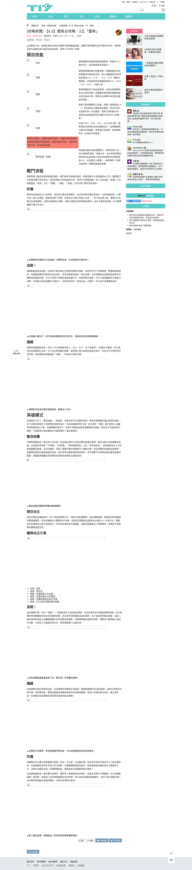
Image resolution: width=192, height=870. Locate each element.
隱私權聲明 (53, 861)
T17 (40, 7)
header (171, 853)
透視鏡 (162, 2)
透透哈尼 (47, 36)
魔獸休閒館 (147, 201)
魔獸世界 (35, 25)
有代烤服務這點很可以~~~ (143, 142)
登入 (155, 5)
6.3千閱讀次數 (16, 352)
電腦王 (129, 2)
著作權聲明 (41, 861)
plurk (47, 40)
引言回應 (116, 840)
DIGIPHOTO (143, 2)
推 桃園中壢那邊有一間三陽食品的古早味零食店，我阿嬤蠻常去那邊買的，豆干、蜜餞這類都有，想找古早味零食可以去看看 (145, 166)
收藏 (91, 840)
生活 (81, 16)
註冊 (162, 5)
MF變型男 (152, 2)
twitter (40, 40)
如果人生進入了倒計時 (153, 77)
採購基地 (135, 2)
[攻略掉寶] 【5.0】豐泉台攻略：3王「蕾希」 (77, 25)
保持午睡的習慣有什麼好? (153, 91)
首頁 (34, 16)
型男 (66, 16)
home (171, 860)
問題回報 (73, 861)
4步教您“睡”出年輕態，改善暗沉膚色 (152, 50)
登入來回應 (33, 851)
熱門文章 (134, 31)
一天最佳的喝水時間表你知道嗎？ (153, 64)
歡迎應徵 (137, 229)
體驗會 (113, 16)
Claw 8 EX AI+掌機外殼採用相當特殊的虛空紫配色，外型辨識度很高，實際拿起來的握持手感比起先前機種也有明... (145, 153)
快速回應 (103, 840)
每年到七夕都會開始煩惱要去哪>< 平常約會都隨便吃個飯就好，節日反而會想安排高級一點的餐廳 (145, 132)
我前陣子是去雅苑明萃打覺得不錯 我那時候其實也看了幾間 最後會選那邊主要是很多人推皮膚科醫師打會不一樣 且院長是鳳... (145, 117)
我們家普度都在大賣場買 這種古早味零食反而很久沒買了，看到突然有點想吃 (145, 178)
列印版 (31, 40)
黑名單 (129, 233)
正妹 (50, 16)
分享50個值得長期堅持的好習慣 (153, 37)
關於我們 (30, 861)
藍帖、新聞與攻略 (49, 25)
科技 (97, 16)
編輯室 (128, 16)
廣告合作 (64, 861)
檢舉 (79, 36)
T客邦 (123, 2)
